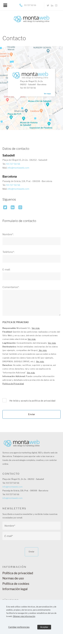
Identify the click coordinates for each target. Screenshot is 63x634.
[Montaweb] (31, 16)
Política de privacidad (17, 573)
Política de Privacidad (13, 384)
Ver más (36, 328)
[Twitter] (48, 5)
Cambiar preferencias (19, 627)
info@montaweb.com (18, 167)
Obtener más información (24, 616)
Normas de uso (13, 578)
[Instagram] (56, 5)
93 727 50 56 (30, 5)
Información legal (15, 589)
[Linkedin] (52, 5)
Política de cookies (15, 584)
